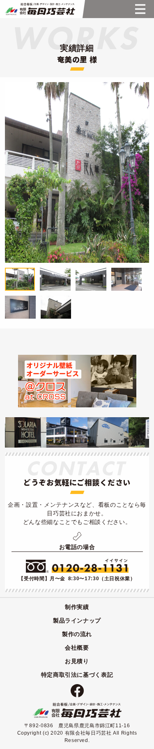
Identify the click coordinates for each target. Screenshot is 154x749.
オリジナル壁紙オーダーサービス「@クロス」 (77, 381)
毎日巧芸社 (39, 9)
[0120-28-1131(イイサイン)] (77, 566)
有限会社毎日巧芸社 (77, 710)
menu (140, 9)
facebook (77, 690)
